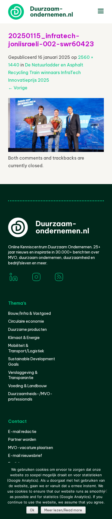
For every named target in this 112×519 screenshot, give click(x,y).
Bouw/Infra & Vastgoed (29, 313)
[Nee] (105, 491)
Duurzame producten (27, 329)
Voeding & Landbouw (27, 385)
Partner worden (22, 439)
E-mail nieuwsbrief (25, 455)
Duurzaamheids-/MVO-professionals (30, 396)
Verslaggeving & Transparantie (23, 375)
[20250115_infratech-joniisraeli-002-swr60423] (56, 150)
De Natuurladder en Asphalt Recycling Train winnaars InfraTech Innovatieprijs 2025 (45, 72)
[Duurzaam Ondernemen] (49, 12)
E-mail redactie (22, 431)
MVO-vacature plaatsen (30, 447)
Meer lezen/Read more (63, 510)
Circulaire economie (26, 321)
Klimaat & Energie (24, 337)
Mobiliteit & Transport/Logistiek (26, 348)
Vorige (17, 87)
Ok (32, 510)
